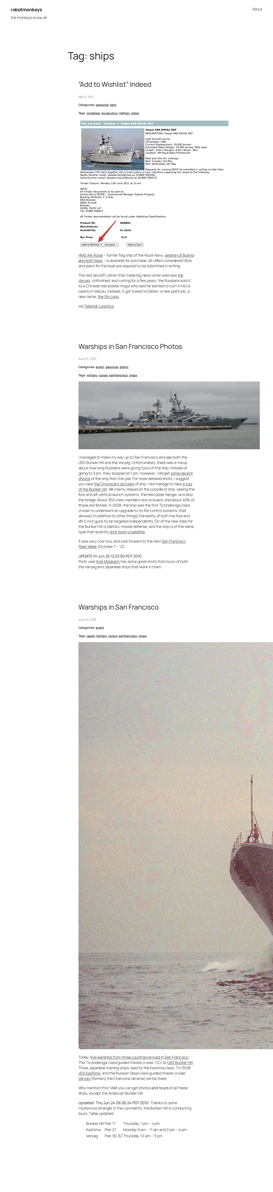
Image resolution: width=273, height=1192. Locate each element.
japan (91, 636)
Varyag (84, 1078)
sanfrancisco (118, 375)
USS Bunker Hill (180, 1062)
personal (102, 105)
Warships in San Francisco (118, 607)
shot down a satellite (127, 531)
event (100, 367)
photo (124, 367)
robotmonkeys (26, 9)
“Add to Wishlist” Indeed (115, 84)
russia (103, 375)
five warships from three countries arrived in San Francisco (139, 1057)
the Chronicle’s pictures (114, 483)
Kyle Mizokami (108, 561)
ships (135, 113)
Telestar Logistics (99, 306)
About (257, 9)
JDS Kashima (89, 1073)
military (124, 113)
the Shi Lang (108, 296)
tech (113, 105)
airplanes (93, 113)
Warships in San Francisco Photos (130, 346)
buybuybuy (110, 113)
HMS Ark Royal (90, 255)
